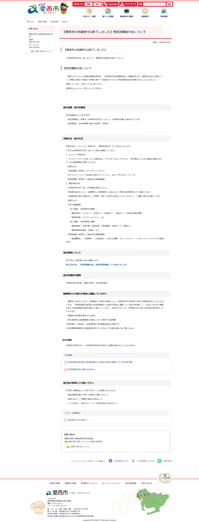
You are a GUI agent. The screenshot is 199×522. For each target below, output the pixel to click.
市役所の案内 (54, 483)
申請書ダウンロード (89, 483)
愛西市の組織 (42, 21)
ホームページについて (111, 483)
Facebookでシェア (121, 461)
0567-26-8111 (57, 503)
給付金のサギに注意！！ (78, 420)
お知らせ (65, 21)
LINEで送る (167, 461)
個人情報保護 (130, 483)
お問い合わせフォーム (80, 447)
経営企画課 (54, 21)
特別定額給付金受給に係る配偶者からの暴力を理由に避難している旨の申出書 (100, 362)
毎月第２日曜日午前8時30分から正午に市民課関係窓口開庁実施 (70, 516)
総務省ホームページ (84, 88)
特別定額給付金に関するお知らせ (81, 369)
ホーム (32, 21)
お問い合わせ (146, 483)
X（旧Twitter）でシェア (145, 461)
